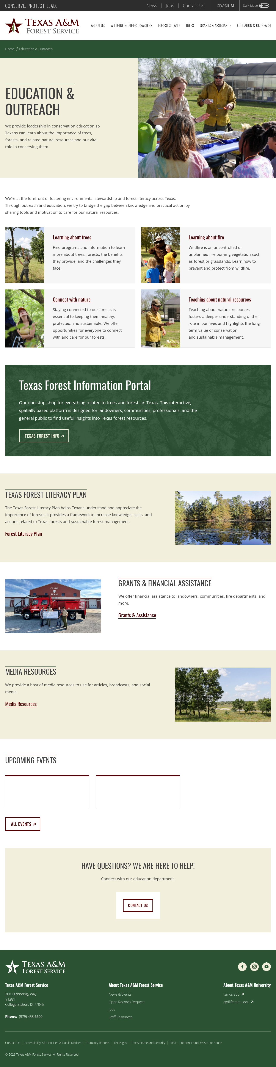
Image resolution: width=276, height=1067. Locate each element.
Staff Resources (120, 1017)
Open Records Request (126, 1001)
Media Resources (21, 703)
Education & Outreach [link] (36, 49)
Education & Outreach (254, 25)
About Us (98, 25)
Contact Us (193, 5)
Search (223, 6)
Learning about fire (206, 237)
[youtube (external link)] (266, 966)
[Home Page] (42, 25)
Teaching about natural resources (220, 299)
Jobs (170, 5)
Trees (190, 25)
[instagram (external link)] (254, 966)
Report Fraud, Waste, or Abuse (201, 1043)
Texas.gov (120, 1043)
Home (10, 49)
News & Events (120, 994)
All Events (25, 823)
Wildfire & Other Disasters (131, 25)
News (152, 5)
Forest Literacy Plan (23, 533)
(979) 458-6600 (30, 1016)
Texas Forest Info (47, 435)
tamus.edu (231, 994)
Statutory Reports (98, 1043)
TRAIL (173, 1043)
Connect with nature (72, 299)
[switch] (256, 5)
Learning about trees (72, 237)
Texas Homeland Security (148, 1043)
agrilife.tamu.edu (236, 1001)
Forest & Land (169, 25)
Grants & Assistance (215, 25)
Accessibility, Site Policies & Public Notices (53, 1043)
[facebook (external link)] (242, 966)
